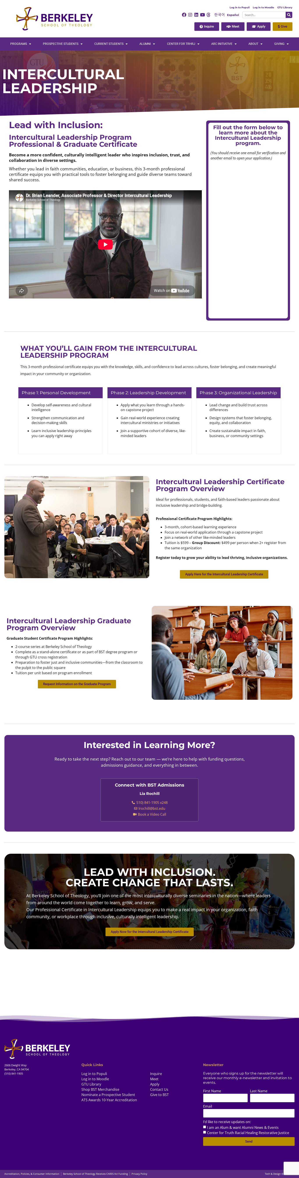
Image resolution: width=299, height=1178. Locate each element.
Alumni (145, 44)
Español (233, 15)
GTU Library (284, 7)
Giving (279, 44)
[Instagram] (190, 15)
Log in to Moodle (263, 7)
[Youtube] (202, 15)
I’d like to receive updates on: (227, 1122)
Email (207, 1107)
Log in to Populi (240, 7)
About (253, 44)
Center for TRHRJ (181, 44)
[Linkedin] (196, 15)
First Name (212, 1091)
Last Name (258, 1091)
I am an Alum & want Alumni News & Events (243, 1127)
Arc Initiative (221, 44)
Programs (18, 44)
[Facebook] (184, 15)
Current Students (108, 44)
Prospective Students (60, 44)
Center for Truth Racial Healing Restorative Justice (248, 1132)
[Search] (289, 15)
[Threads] (209, 15)
